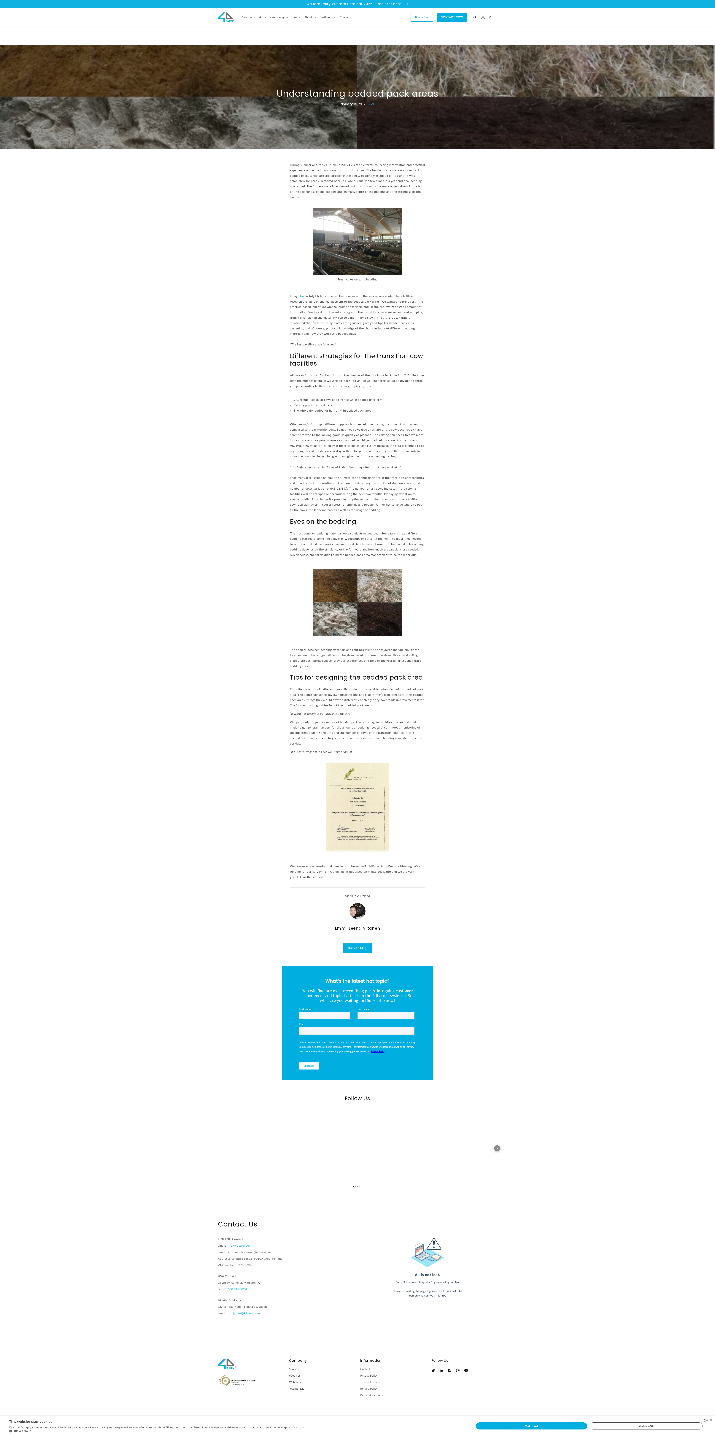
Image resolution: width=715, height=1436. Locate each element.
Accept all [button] (531, 1425)
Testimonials (296, 1388)
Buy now (422, 17)
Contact (365, 1369)
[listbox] (706, 1420)
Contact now (452, 17)
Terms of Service (370, 1382)
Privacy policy (368, 1375)
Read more (299, 1427)
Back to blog (357, 948)
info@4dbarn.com (239, 1245)
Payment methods (371, 1395)
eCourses (295, 1375)
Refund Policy (369, 1388)
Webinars (295, 1382)
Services (294, 1369)
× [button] (710, 1420)
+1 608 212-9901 (235, 1289)
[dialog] (357, 1426)
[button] (248, 17)
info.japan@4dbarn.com (243, 1313)
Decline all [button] (646, 1425)
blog (301, 296)
